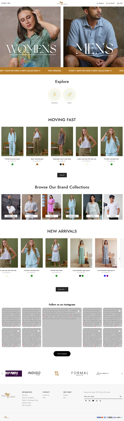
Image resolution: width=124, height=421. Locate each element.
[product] (4, 157)
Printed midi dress (12, 270)
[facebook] (86, 400)
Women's (54, 103)
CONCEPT (113, 216)
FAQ (44, 398)
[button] (119, 259)
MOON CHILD (72, 216)
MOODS (92, 216)
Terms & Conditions (28, 398)
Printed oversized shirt (111, 159)
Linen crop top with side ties (86, 159)
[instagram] (89, 400)
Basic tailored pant (37, 159)
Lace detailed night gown (37, 270)
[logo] (62, 3)
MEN (8, 3)
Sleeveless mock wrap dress (62, 159)
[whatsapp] (97, 400)
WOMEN (4, 3)
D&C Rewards (26, 405)
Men (64, 398)
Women (65, 395)
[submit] (120, 396)
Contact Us (46, 395)
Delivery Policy (26, 403)
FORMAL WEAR (10, 216)
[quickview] (10, 157)
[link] (30, 37)
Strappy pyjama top (111, 270)
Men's (70, 103)
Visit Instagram (62, 354)
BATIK (51, 216)
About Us (25, 395)
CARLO (31, 216)
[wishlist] (15, 157)
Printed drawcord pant (12, 159)
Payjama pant (86, 270)
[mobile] (100, 400)
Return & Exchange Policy (30, 400)
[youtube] (93, 400)
